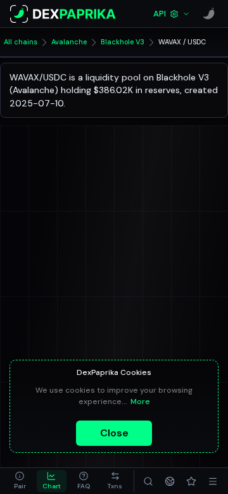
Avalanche (69, 41)
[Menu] (213, 481)
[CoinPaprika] (209, 14)
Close (114, 433)
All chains (20, 41)
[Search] (148, 481)
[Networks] (170, 481)
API (159, 13)
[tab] (19, 481)
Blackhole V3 (122, 41)
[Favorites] (191, 481)
